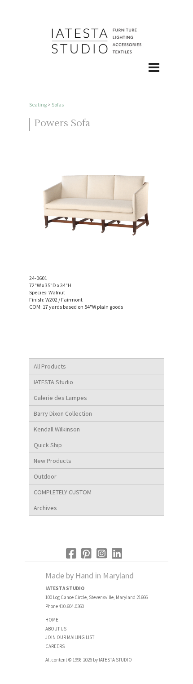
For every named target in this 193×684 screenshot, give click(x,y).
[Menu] (96, 76)
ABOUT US (55, 629)
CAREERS (55, 646)
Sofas (58, 104)
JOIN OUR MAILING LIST (69, 637)
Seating (38, 104)
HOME (51, 620)
